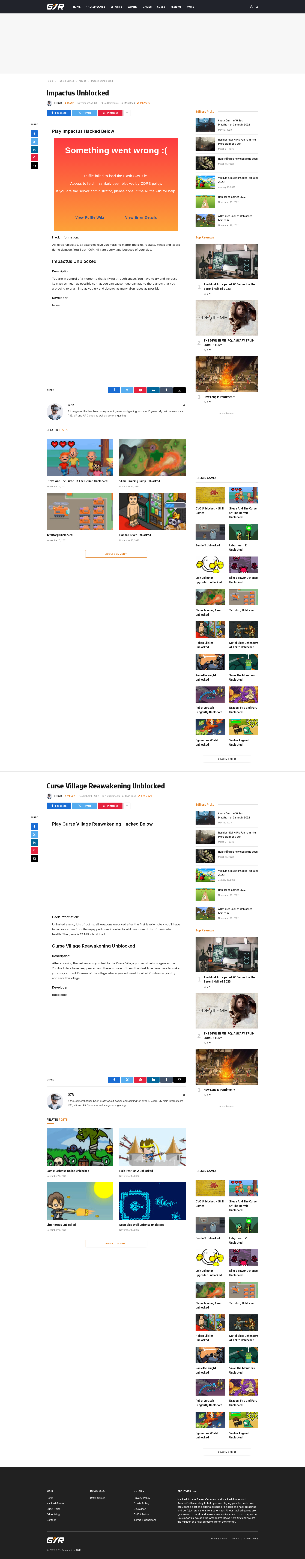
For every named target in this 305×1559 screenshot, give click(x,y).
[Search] (256, 7)
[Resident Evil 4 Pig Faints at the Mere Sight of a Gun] (205, 144)
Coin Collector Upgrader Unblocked (209, 580)
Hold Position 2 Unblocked (136, 1171)
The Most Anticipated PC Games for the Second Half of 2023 (229, 286)
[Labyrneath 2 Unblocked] (243, 532)
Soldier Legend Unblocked (239, 742)
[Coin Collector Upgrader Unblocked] (210, 564)
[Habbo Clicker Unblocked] (152, 511)
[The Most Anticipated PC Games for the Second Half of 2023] (227, 261)
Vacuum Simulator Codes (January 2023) (238, 180)
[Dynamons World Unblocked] (210, 727)
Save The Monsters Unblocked (242, 677)
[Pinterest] (34, 157)
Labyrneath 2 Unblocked (238, 547)
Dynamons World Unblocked (207, 742)
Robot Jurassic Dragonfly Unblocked (209, 710)
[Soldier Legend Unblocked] (243, 727)
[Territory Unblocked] (80, 511)
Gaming (132, 6)
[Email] (34, 165)
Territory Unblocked (60, 535)
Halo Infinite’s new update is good (238, 159)
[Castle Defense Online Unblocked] (80, 1147)
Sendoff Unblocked (208, 545)
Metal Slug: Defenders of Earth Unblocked (243, 645)
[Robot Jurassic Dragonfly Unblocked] (210, 694)
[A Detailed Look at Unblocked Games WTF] (205, 220)
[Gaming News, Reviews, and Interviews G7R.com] (55, 6)
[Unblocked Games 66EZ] (205, 201)
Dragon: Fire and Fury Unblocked (243, 710)
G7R (59, 103)
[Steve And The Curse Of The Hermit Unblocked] (80, 457)
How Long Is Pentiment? (219, 397)
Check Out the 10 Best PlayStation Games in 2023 (234, 123)
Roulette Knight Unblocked (206, 677)
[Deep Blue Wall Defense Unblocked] (152, 1201)
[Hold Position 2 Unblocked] (152, 1147)
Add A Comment (116, 553)
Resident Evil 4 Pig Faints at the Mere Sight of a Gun (237, 142)
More (190, 6)
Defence (70, 796)
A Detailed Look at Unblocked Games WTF (235, 218)
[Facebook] (34, 133)
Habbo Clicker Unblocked (135, 535)
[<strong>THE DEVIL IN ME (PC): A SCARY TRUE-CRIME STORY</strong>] (227, 318)
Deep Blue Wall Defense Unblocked (141, 1225)
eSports (116, 6)
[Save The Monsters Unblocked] (243, 662)
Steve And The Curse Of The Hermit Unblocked (77, 481)
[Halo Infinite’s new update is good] (205, 163)
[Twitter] (34, 141)
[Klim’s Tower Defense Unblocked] (243, 564)
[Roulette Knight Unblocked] (210, 662)
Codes (161, 6)
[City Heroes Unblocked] (80, 1201)
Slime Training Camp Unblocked (139, 481)
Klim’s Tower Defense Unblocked (243, 580)
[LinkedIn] (34, 149)
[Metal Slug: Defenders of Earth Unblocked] (243, 629)
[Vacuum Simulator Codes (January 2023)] (205, 182)
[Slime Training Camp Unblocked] (152, 457)
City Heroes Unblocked (61, 1225)
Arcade (69, 103)
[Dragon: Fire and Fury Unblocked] (243, 694)
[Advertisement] (152, 43)
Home (76, 6)
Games (147, 6)
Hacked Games (95, 6)
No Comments (111, 103)
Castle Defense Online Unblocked (68, 1171)
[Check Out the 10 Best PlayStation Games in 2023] (205, 125)
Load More (225, 758)
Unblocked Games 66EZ (232, 197)
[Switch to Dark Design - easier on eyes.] (251, 6)
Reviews (176, 6)
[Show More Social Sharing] (126, 113)
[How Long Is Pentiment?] (227, 374)
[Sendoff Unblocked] (210, 532)
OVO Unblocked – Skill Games (210, 510)
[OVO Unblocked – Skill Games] (210, 495)
